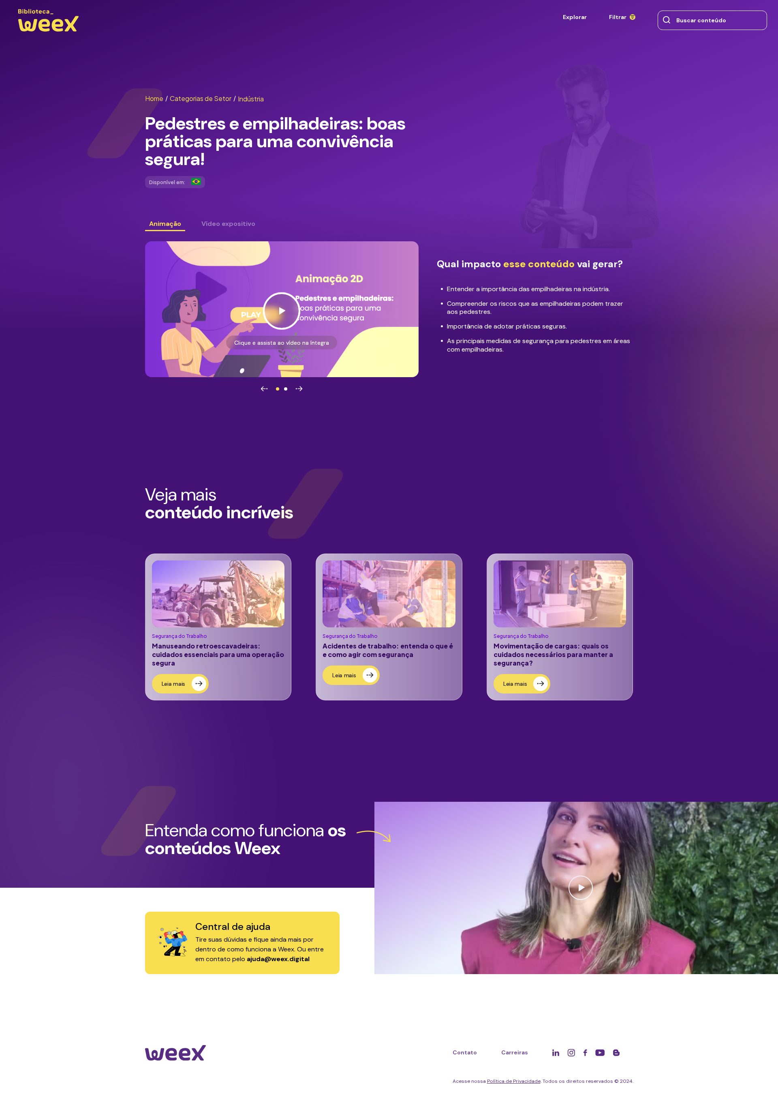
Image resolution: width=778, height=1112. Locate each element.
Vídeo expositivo (228, 224)
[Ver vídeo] (282, 309)
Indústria (251, 98)
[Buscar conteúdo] (666, 20)
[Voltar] (264, 389)
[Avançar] (299, 389)
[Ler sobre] (218, 627)
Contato (465, 1052)
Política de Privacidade (514, 1081)
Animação (165, 224)
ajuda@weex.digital (278, 959)
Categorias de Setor (203, 98)
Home (156, 98)
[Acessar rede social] (555, 1052)
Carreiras (514, 1052)
